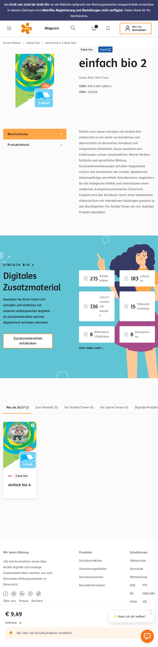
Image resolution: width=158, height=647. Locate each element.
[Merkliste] (108, 28)
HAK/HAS (148, 593)
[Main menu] (9, 28)
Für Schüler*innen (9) (79, 407)
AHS (132, 585)
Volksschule (138, 560)
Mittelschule (138, 577)
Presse (23, 601)
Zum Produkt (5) (46, 407)
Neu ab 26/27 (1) (17, 407)
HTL (144, 602)
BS (132, 593)
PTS (144, 585)
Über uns (9, 601)
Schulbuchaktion (90, 560)
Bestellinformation (92, 585)
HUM (133, 602)
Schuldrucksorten (91, 577)
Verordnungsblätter (93, 569)
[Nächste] (152, 517)
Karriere (37, 601)
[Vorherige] (144, 517)
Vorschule (136, 569)
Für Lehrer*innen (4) (114, 407)
